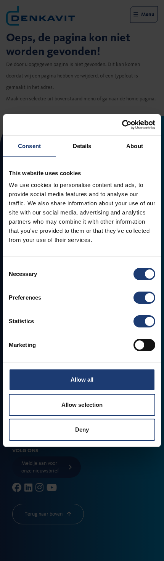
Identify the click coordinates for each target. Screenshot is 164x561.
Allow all (82, 379)
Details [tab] (82, 146)
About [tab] (134, 146)
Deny (82, 429)
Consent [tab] (29, 146)
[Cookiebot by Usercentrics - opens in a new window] (121, 125)
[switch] (144, 298)
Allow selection (82, 404)
